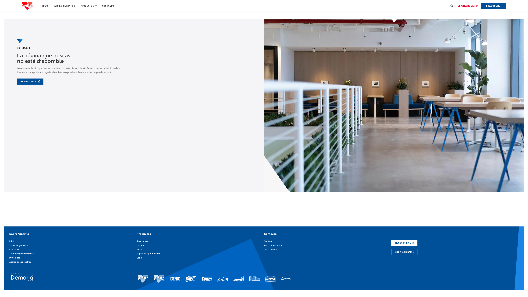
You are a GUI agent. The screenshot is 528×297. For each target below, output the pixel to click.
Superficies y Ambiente (148, 253)
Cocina (140, 245)
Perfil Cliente (270, 249)
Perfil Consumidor (273, 245)
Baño (139, 257)
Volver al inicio (28, 81)
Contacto (14, 249)
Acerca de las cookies (20, 261)
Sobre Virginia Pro (18, 245)
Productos (87, 5)
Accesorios (142, 241)
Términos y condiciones (21, 253)
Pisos (139, 249)
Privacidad (14, 257)
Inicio (12, 241)
